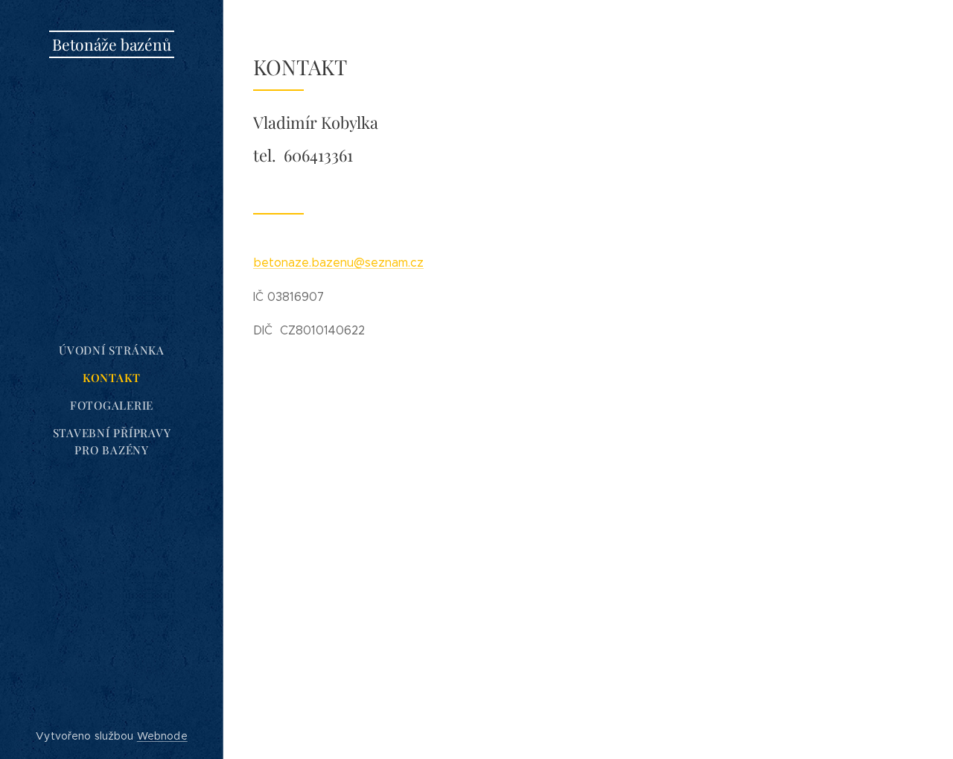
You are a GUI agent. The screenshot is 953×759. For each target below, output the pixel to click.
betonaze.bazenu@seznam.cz (338, 262)
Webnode (162, 736)
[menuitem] (111, 350)
